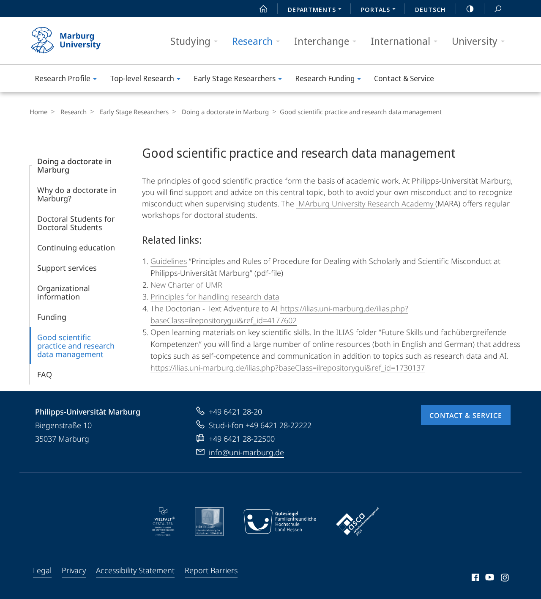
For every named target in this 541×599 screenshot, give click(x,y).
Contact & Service (404, 78)
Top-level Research (142, 78)
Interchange (321, 41)
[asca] (357, 521)
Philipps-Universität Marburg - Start (82, 40)
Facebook (474, 578)
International (400, 41)
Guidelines (168, 261)
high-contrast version (470, 8)
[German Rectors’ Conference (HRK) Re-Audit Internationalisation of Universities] (209, 521)
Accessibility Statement (135, 570)
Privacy (74, 570)
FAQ (44, 374)
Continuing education (76, 247)
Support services (67, 268)
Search (497, 8)
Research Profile (62, 78)
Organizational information (63, 292)
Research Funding (325, 78)
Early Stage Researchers (235, 78)
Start (263, 8)
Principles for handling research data (214, 296)
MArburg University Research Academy (365, 203)
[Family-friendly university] (279, 521)
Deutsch (430, 9)
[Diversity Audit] (163, 521)
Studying (190, 41)
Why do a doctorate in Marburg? (77, 194)
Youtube (489, 578)
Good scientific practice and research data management (76, 345)
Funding (51, 317)
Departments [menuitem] (312, 9)
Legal (42, 570)
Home (38, 111)
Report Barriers (211, 570)
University (474, 41)
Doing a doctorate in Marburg (225, 111)
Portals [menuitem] (375, 9)
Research (252, 41)
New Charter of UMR (186, 285)
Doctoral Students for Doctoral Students (76, 223)
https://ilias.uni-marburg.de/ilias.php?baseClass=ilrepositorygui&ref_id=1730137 (287, 368)
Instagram (505, 578)
